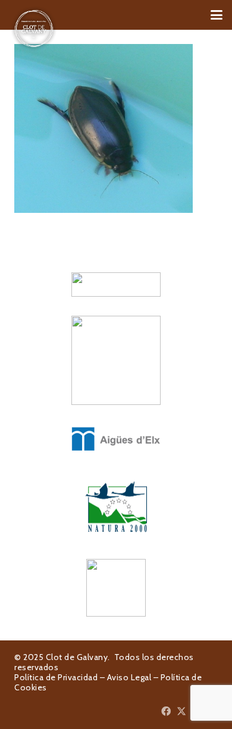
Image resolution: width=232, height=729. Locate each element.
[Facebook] (166, 711)
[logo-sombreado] (34, 28)
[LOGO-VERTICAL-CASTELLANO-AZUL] (116, 360)
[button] (216, 15)
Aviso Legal (129, 677)
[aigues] (116, 439)
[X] (181, 711)
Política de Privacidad (56, 677)
